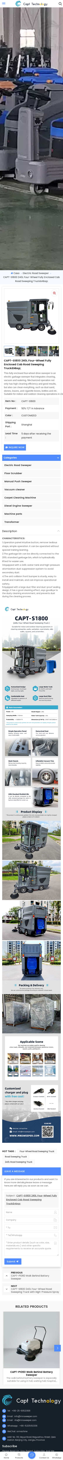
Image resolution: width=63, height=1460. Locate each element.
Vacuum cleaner (14, 490)
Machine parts (13, 514)
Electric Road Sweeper (36, 273)
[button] (57, 1348)
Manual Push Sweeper (18, 481)
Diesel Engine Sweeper (18, 506)
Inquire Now (16, 447)
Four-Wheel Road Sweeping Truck (37, 1151)
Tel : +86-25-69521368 (18, 1411)
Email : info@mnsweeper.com (22, 1416)
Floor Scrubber (13, 473)
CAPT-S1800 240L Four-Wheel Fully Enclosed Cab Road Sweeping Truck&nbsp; (31, 1200)
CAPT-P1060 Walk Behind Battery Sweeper (31, 1374)
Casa (16, 273)
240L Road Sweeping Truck (18, 1161)
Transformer (11, 522)
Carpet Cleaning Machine (20, 498)
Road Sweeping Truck (16, 1156)
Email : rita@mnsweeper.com (21, 1420)
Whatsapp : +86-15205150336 (22, 1426)
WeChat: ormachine (17, 1431)
